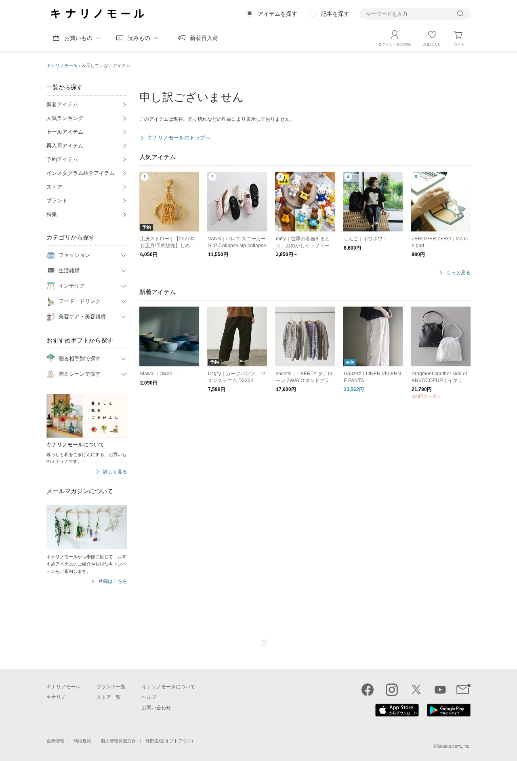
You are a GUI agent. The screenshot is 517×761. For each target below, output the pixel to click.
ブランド (56, 201)
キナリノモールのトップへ (178, 138)
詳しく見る (115, 472)
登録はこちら (112, 581)
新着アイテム (62, 104)
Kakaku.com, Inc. (453, 746)
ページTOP (264, 643)
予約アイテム (62, 159)
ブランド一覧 (111, 687)
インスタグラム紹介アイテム (80, 173)
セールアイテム (64, 132)
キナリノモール (62, 65)
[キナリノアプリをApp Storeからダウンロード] (397, 714)
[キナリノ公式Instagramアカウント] (392, 689)
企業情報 (55, 740)
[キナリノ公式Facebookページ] (367, 689)
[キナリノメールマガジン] (463, 689)
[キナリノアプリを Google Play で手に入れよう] (449, 714)
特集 (51, 214)
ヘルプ (149, 697)
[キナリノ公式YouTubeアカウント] (440, 689)
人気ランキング (64, 118)
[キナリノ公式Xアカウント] (416, 689)
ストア (54, 187)
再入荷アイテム (64, 146)
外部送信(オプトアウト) (169, 740)
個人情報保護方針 (118, 740)
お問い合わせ (156, 708)
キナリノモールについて (168, 687)
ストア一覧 (109, 697)
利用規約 (82, 740)
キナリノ (56, 697)
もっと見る (458, 272)
